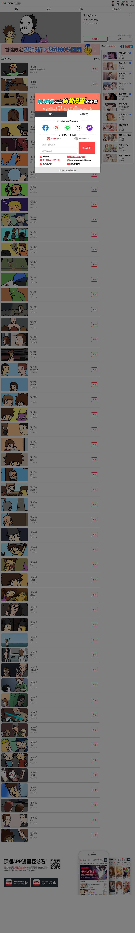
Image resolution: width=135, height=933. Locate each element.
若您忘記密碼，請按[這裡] (67, 170)
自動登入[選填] (75, 164)
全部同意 (45, 156)
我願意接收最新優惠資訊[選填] (80, 160)
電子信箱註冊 (56, 138)
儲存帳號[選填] (47, 164)
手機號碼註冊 (83, 138)
